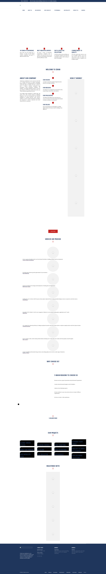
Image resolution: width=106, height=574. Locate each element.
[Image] (53, 252)
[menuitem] (23, 10)
